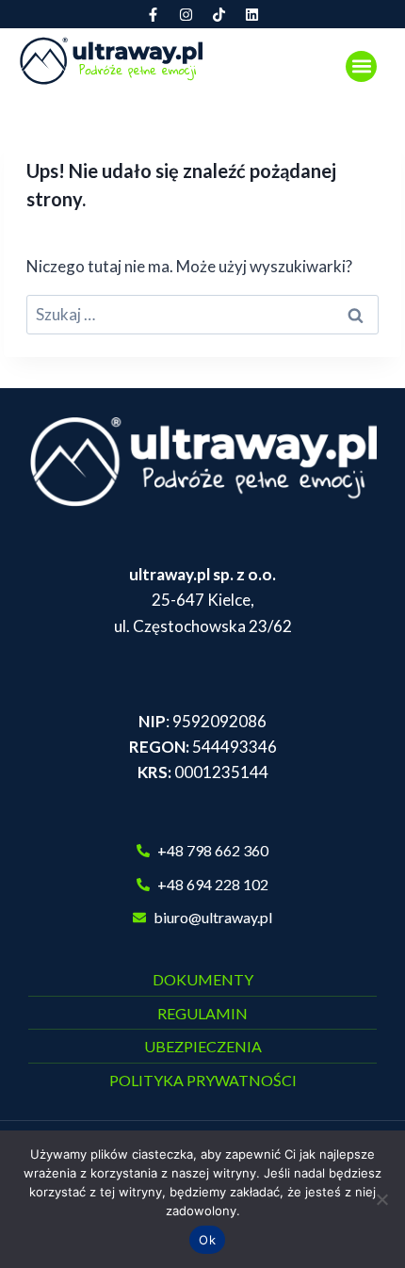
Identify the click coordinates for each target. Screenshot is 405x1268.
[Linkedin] (252, 14)
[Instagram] (186, 14)
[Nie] (381, 1199)
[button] (361, 66)
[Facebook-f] (153, 14)
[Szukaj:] (202, 314)
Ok (207, 1239)
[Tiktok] (219, 14)
